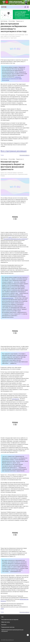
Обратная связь (5, 622)
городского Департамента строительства (11, 77)
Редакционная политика (7, 627)
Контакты (3, 624)
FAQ (2, 617)
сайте (9, 237)
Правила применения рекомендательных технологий (12, 630)
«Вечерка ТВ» (15, 398)
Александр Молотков (7, 298)
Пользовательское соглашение (9, 619)
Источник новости (24, 155)
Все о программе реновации (14, 151)
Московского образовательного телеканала (15, 238)
